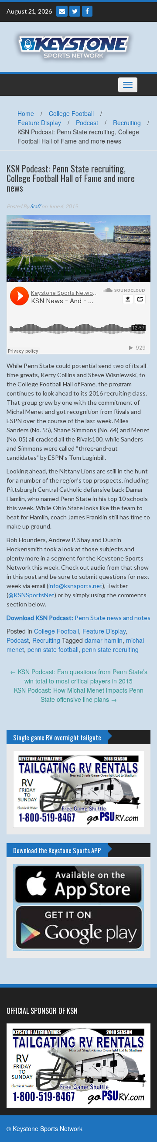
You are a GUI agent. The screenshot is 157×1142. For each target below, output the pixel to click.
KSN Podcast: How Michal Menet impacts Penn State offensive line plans (78, 695)
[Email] (62, 11)
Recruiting (127, 122)
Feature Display (39, 122)
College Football (71, 113)
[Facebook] (87, 11)
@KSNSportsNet (31, 595)
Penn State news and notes (78, 617)
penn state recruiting (110, 649)
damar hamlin (104, 640)
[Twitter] (74, 11)
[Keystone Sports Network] (75, 46)
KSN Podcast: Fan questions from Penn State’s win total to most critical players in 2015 (78, 676)
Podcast (87, 122)
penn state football (52, 649)
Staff (35, 206)
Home (25, 113)
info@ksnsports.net (75, 585)
